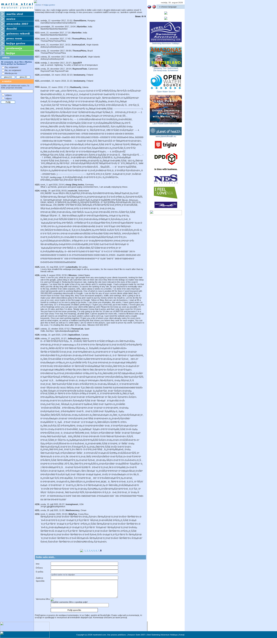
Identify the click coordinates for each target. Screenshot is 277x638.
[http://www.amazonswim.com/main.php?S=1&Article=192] (166, 66)
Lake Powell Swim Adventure (165, 123)
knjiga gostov (49, 5)
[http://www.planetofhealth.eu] (166, 134)
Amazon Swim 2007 (136, 635)
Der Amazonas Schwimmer (165, 70)
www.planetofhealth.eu (166, 136)
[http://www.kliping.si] (166, 214)
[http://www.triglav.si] (166, 148)
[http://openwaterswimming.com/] (166, 89)
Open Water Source (166, 91)
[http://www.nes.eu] (166, 183)
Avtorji (181, 635)
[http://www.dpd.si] (166, 170)
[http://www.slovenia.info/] (165, 198)
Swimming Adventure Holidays (166, 43)
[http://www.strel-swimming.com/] (166, 41)
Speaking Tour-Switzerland (165, 68)
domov (38, 5)
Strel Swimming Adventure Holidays (162, 635)
